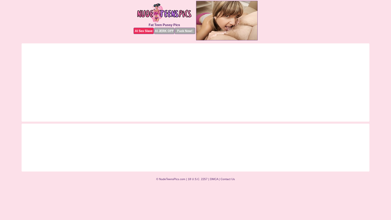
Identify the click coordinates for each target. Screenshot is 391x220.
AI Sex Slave (144, 31)
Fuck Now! (184, 31)
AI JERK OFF (164, 31)
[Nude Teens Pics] (164, 13)
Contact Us (228, 179)
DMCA (214, 179)
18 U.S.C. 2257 (198, 179)
